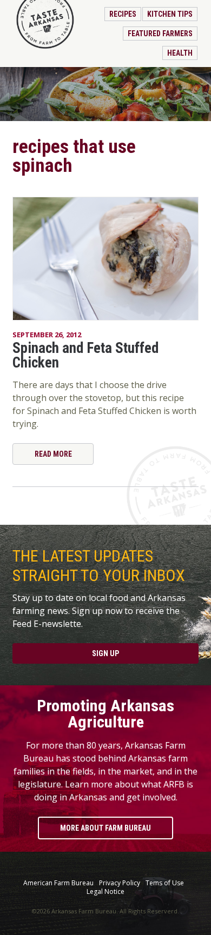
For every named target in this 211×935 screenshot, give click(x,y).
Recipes (122, 14)
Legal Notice (105, 891)
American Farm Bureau (58, 883)
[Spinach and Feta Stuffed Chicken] (105, 258)
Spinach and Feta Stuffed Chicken (85, 355)
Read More (53, 454)
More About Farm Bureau (105, 828)
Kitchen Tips (170, 14)
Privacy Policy (119, 883)
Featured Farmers (160, 33)
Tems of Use (165, 883)
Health (180, 53)
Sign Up (105, 653)
